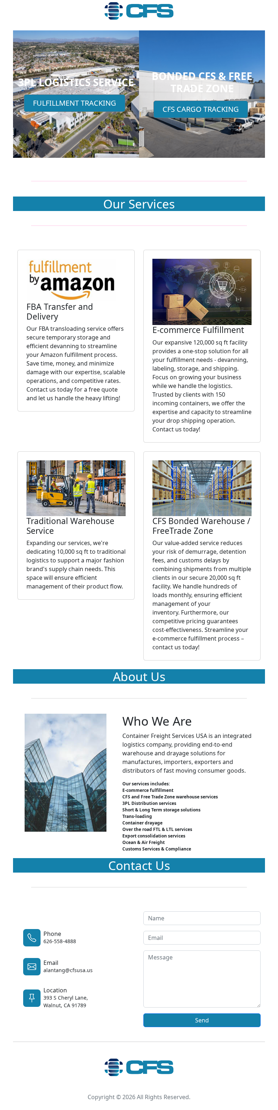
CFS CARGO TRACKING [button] (201, 109)
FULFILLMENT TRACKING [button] (74, 103)
